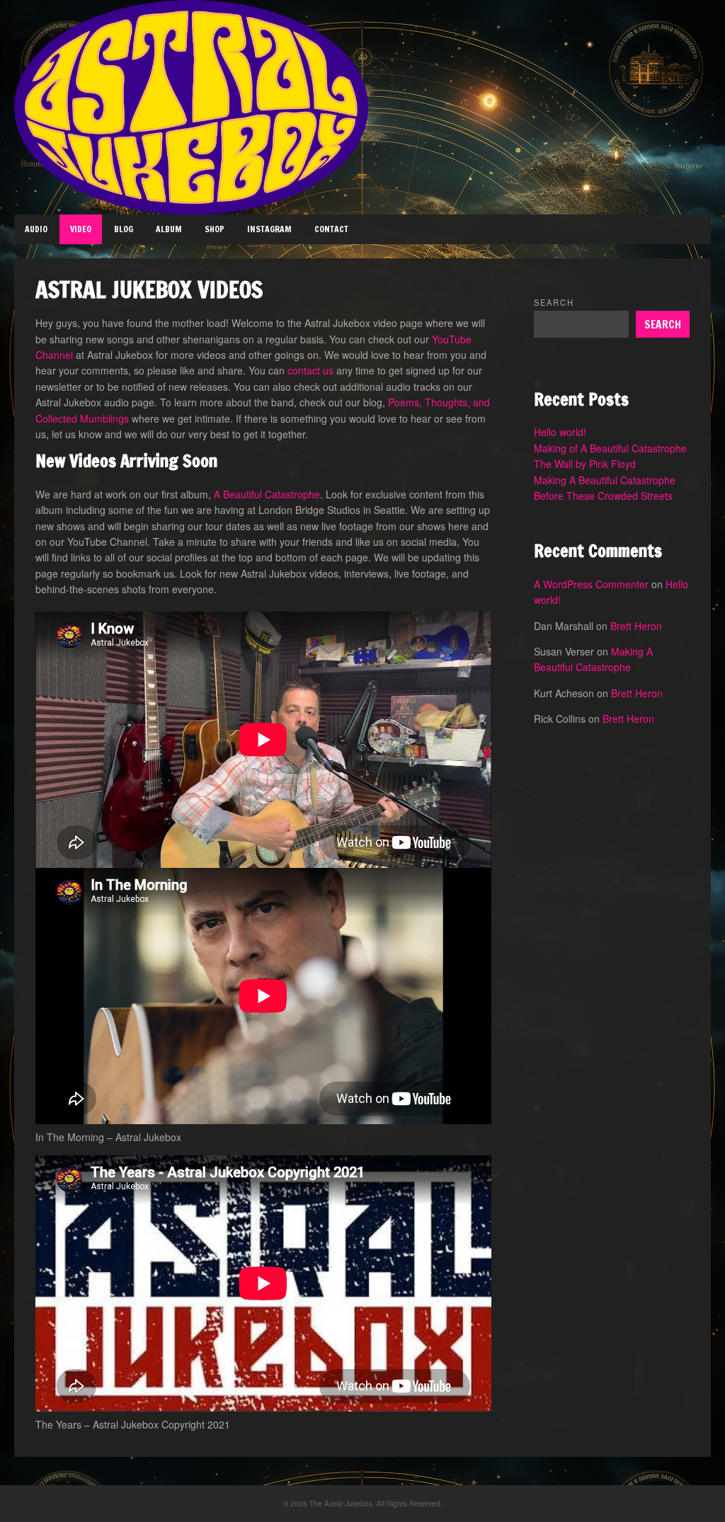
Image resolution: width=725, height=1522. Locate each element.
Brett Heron (636, 626)
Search (554, 302)
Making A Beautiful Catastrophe (604, 480)
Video (80, 229)
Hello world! (560, 432)
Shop (214, 229)
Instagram (269, 229)
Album (169, 229)
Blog (123, 229)
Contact (331, 229)
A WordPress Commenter (591, 584)
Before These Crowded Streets (603, 495)
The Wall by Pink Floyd (585, 464)
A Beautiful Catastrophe (267, 494)
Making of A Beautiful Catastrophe (610, 448)
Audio (36, 229)
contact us (310, 370)
